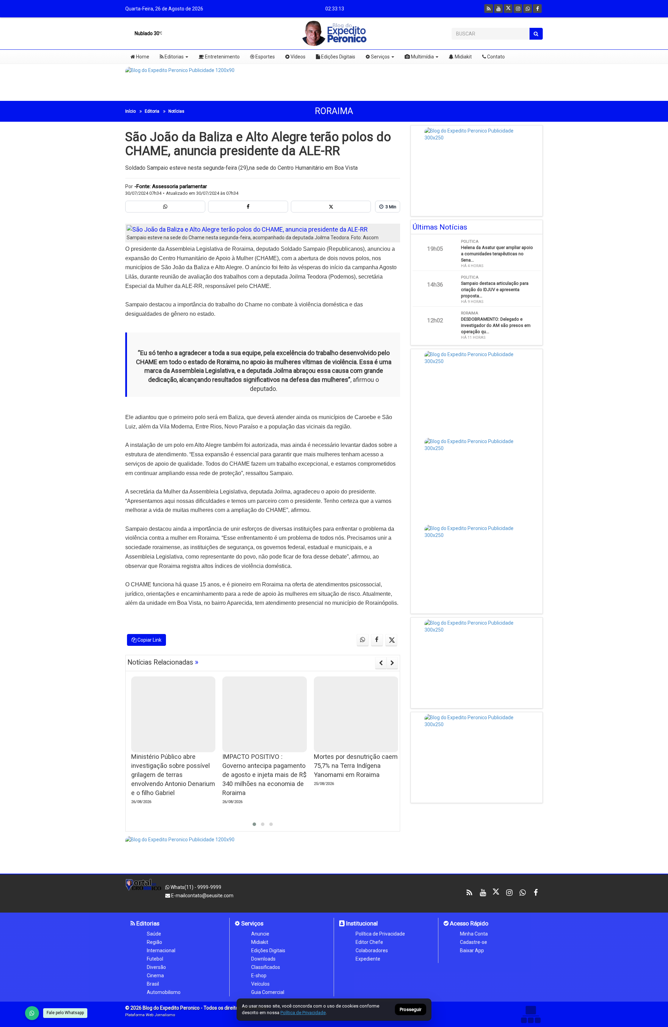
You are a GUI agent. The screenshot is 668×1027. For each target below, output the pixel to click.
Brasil (153, 984)
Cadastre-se (473, 942)
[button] (254, 824)
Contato (495, 56)
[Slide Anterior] (381, 663)
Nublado (146, 33)
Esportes (264, 56)
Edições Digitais (337, 56)
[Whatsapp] (527, 8)
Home (142, 56)
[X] (508, 8)
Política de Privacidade (380, 934)
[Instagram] (518, 8)
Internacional (161, 950)
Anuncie (260, 934)
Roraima (334, 111)
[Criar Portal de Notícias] (530, 1014)
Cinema (155, 975)
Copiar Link (148, 640)
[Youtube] (498, 8)
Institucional (361, 923)
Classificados (265, 967)
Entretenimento (222, 56)
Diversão (156, 967)
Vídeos (297, 56)
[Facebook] (537, 8)
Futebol (155, 959)
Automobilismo (164, 992)
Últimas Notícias (440, 227)
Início (130, 111)
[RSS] (488, 8)
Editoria (152, 111)
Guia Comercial (267, 992)
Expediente (368, 959)
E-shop (259, 975)
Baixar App (472, 950)
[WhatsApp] (32, 1013)
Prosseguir (410, 1009)
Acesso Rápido (468, 923)
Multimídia (422, 56)
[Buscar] (536, 34)
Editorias (174, 56)
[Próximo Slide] (392, 663)
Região (154, 942)
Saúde (154, 934)
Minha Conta (474, 934)
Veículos (260, 984)
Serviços (380, 56)
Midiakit (463, 56)
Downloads (263, 959)
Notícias (176, 111)
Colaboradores (372, 950)
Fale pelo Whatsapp (65, 1012)
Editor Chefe (369, 942)
